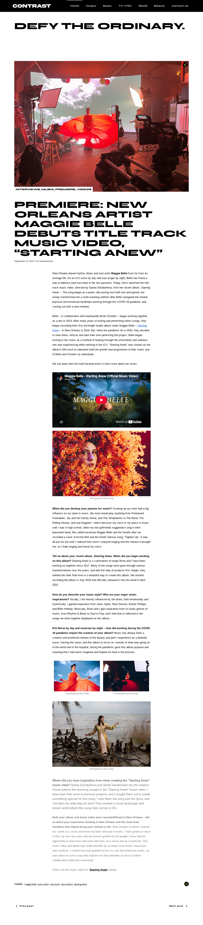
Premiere (65, 189)
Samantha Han (46, 261)
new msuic (55, 884)
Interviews (28, 189)
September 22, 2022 (24, 261)
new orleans (67, 884)
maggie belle (31, 884)
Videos (84, 189)
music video (43, 884)
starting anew (80, 884)
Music (47, 189)
